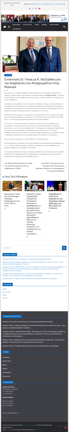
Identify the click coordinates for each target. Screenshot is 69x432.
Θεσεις (5, 295)
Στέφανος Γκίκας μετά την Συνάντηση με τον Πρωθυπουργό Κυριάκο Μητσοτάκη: (27, 259)
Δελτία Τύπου (27, 24)
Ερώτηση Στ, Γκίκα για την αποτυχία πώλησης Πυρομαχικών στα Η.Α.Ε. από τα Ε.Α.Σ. (12, 200)
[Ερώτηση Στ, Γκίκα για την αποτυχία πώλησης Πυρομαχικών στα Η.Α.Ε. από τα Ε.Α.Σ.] (12, 182)
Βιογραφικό (16, 24)
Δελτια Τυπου (8, 75)
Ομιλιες (5, 298)
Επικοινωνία (17, 29)
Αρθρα (4, 289)
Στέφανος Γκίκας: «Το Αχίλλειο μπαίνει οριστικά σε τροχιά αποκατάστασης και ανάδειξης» (30, 278)
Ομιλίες (44, 24)
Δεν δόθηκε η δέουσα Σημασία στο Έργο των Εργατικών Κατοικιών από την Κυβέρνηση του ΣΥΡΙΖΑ (18, 165)
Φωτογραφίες (54, 24)
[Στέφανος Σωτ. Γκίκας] (34, 16)
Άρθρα (37, 24)
